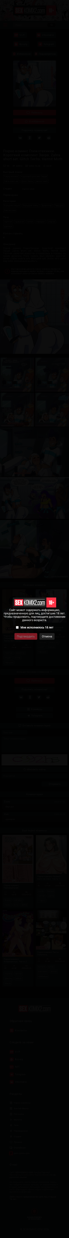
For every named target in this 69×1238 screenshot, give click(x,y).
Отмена (47, 636)
